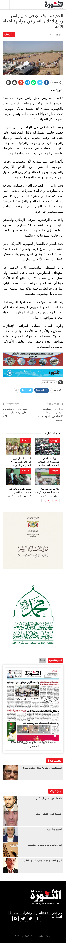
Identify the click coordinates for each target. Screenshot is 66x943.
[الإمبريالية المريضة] (10, 834)
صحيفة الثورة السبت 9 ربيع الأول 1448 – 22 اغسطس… (33, 744)
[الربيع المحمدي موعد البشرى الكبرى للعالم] (10, 865)
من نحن (56, 913)
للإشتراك (27, 913)
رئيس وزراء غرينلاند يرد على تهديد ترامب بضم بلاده (15, 413)
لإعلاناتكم (42, 913)
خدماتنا (14, 913)
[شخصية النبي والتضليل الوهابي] (10, 818)
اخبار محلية (8, 34)
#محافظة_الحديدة (48, 382)
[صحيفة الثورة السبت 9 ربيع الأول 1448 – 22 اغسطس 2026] (33, 704)
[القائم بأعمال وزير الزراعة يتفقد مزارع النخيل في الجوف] (18, 446)
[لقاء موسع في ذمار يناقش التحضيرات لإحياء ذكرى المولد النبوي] (47, 476)
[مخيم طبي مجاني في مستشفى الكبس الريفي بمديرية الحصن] (18, 476)
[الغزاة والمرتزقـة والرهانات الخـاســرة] (10, 849)
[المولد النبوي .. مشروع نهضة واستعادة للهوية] (10, 772)
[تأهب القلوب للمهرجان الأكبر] (10, 803)
